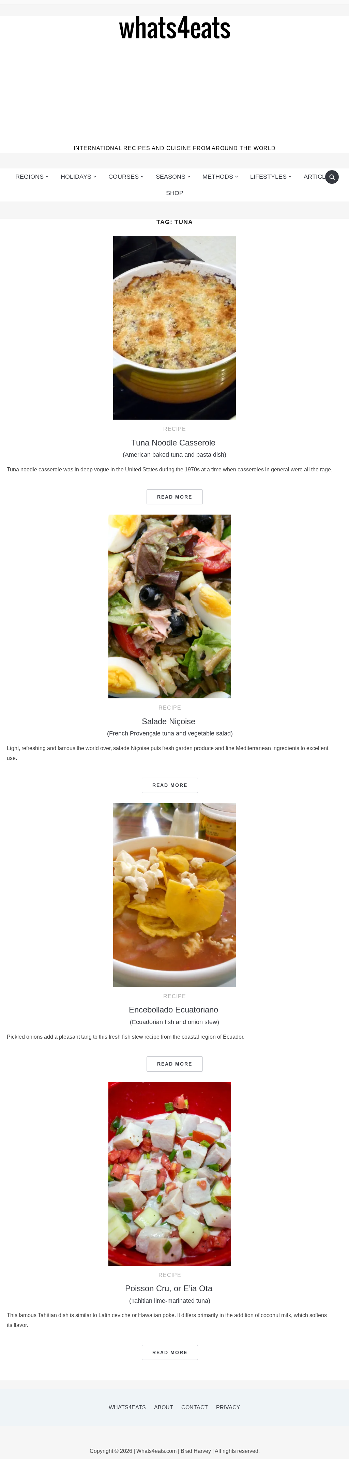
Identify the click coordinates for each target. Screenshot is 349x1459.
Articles (319, 176)
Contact (194, 1407)
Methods (217, 176)
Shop (174, 193)
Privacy (228, 1407)
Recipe (174, 429)
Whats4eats (127, 1407)
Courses (123, 176)
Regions (29, 176)
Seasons (170, 176)
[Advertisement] (174, 93)
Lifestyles (268, 176)
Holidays (76, 176)
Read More (174, 497)
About (163, 1407)
